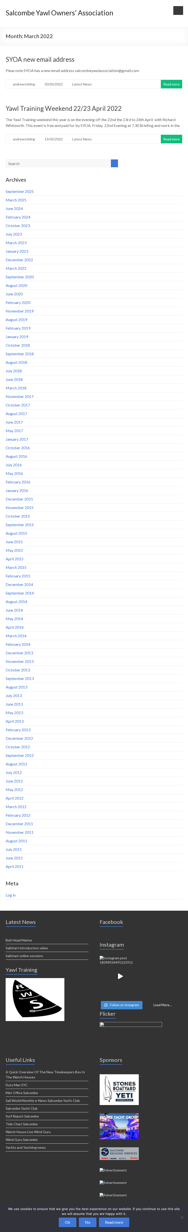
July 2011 (14, 849)
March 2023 (16, 242)
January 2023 (17, 251)
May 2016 (14, 473)
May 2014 (14, 618)
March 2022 (16, 268)
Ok (67, 1222)
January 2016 (17, 490)
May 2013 (14, 712)
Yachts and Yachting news (26, 1147)
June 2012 (14, 781)
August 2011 (16, 840)
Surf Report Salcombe (22, 1116)
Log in (11, 895)
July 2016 (14, 464)
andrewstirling (24, 84)
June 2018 (14, 379)
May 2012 (14, 789)
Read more (171, 84)
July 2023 (14, 234)
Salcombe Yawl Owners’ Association (59, 13)
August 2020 (16, 285)
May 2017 (14, 430)
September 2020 (20, 276)
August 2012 (16, 764)
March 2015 (16, 567)
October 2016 (18, 447)
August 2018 (16, 362)
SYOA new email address (40, 59)
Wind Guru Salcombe (22, 1140)
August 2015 (16, 533)
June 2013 (14, 704)
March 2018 (16, 388)
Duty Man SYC (17, 1085)
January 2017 (17, 439)
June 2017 (14, 422)
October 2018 (18, 345)
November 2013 (20, 661)
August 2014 (16, 601)
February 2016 (18, 482)
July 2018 (14, 370)
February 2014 (18, 644)
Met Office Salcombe (22, 1093)
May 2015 (14, 550)
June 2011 (14, 858)
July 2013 (14, 695)
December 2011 (19, 823)
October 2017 (18, 405)
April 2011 (15, 866)
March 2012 (16, 806)
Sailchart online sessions (24, 956)
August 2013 (16, 687)
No (87, 1222)
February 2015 (18, 576)
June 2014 (14, 610)
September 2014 (20, 593)
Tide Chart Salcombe (22, 1124)
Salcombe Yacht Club (22, 1108)
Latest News (82, 84)
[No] (181, 1217)
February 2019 (18, 328)
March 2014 (16, 635)
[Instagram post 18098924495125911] (120, 976)
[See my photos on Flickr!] (131, 1024)
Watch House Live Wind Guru (28, 1132)
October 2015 (18, 516)
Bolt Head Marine (19, 940)
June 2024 (14, 208)
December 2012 (19, 738)
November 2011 (20, 832)
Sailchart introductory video (27, 948)
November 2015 (20, 507)
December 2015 (19, 499)
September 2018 (20, 353)
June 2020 (14, 294)
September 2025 (20, 191)
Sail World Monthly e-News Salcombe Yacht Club (43, 1100)
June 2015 (14, 541)
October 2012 (18, 746)
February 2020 (18, 302)
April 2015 (15, 558)
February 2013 (18, 729)
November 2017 (20, 396)
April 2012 (15, 798)
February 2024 (18, 217)
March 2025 (16, 200)
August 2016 (16, 456)
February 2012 (18, 815)
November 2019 (20, 311)
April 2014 (15, 627)
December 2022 (19, 259)
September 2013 (20, 678)
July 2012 (14, 772)
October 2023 (18, 225)
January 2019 (17, 336)
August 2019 (16, 319)
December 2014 (19, 584)
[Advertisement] (35, 980)
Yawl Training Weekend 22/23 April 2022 (64, 108)
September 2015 (20, 524)
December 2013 (19, 652)
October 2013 (18, 670)
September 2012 (20, 755)
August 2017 (16, 413)
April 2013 (15, 721)
